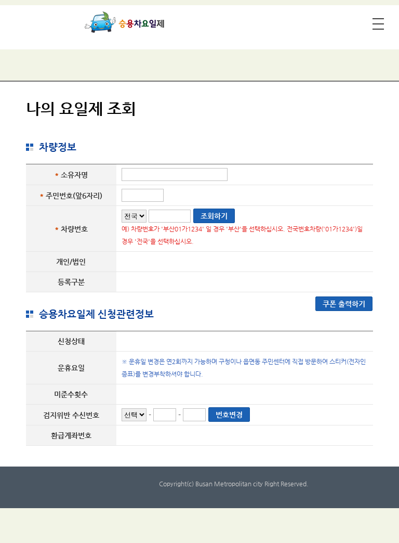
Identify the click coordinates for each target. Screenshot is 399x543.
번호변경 (229, 414)
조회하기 (214, 216)
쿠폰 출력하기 (344, 304)
